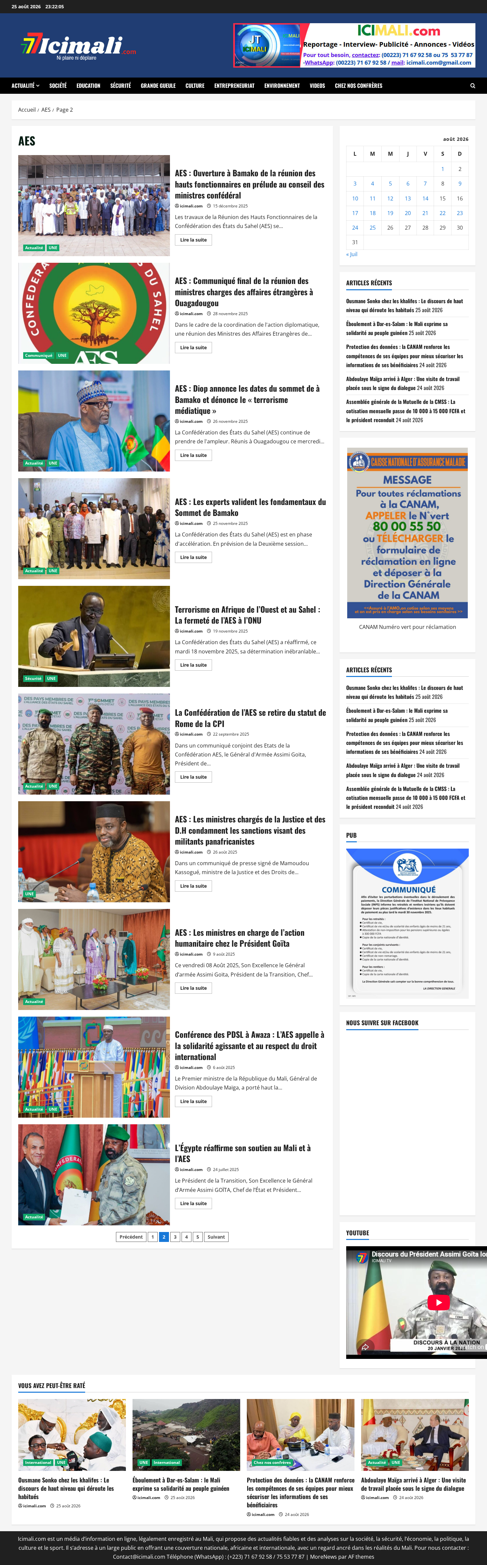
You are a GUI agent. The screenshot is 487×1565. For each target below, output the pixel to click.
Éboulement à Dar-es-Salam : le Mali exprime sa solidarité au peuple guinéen (181, 1484)
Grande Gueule (158, 85)
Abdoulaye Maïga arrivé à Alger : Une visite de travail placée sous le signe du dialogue (413, 1484)
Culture (195, 85)
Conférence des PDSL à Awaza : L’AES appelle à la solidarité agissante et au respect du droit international (94, 1067)
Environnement (282, 85)
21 (425, 213)
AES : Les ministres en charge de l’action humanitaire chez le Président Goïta (94, 959)
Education (88, 85)
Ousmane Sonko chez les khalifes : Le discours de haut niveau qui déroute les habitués (66, 1488)
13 (408, 198)
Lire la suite (196, 241)
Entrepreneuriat (234, 85)
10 (355, 198)
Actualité (23, 85)
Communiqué (38, 355)
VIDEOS (317, 85)
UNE (53, 248)
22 (443, 213)
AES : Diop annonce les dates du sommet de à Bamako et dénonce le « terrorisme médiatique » (94, 421)
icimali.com (191, 206)
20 (408, 213)
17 (355, 213)
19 (390, 213)
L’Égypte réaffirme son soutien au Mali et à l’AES (94, 1174)
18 (373, 213)
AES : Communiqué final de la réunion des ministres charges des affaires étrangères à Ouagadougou (94, 313)
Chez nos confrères (358, 85)
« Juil (351, 254)
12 (390, 198)
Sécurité (120, 85)
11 (373, 198)
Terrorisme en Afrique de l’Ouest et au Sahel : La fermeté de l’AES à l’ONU (94, 636)
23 (460, 213)
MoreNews (323, 1556)
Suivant (216, 1237)
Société (58, 85)
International (38, 1462)
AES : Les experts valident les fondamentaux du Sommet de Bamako (94, 528)
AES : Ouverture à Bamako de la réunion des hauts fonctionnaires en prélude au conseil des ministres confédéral (94, 205)
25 (373, 227)
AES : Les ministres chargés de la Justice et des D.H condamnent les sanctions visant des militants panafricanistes (94, 851)
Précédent (131, 1237)
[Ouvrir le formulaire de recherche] (472, 85)
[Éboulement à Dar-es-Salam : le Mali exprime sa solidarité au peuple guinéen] (186, 1435)
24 (355, 227)
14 (425, 198)
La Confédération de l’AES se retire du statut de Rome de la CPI (94, 744)
